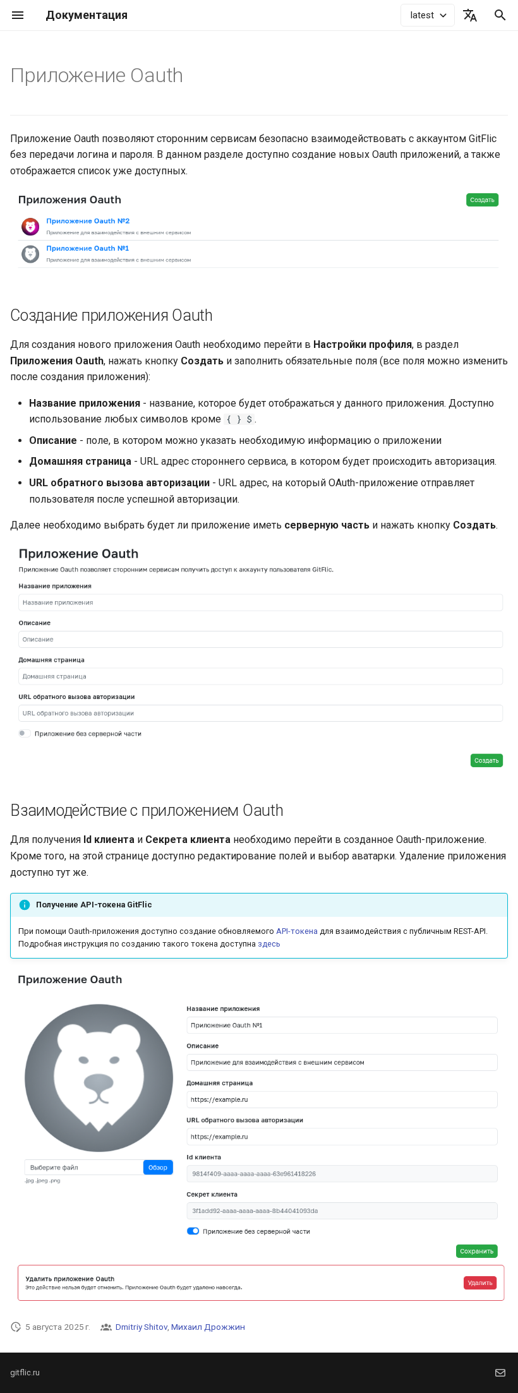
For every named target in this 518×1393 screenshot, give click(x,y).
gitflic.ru (25, 1372)
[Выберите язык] (470, 15)
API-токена (297, 931)
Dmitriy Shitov (141, 1327)
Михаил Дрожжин (208, 1327)
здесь (269, 943)
